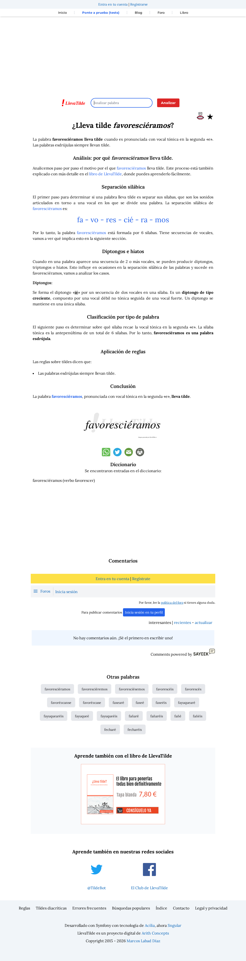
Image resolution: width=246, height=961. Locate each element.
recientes (182, 622)
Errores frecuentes (89, 908)
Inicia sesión (66, 591)
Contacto (181, 908)
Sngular (174, 925)
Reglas (24, 908)
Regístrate (141, 578)
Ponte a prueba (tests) (100, 12)
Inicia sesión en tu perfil (144, 612)
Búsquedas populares (131, 908)
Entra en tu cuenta (113, 4)
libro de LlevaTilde (105, 173)
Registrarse (139, 4)
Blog (138, 12)
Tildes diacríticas (51, 908)
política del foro (172, 603)
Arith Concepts (155, 933)
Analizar (168, 103)
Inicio (62, 12)
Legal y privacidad (211, 908)
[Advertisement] (123, 55)
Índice (161, 908)
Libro (184, 12)
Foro (161, 12)
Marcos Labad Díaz (143, 940)
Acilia (150, 925)
